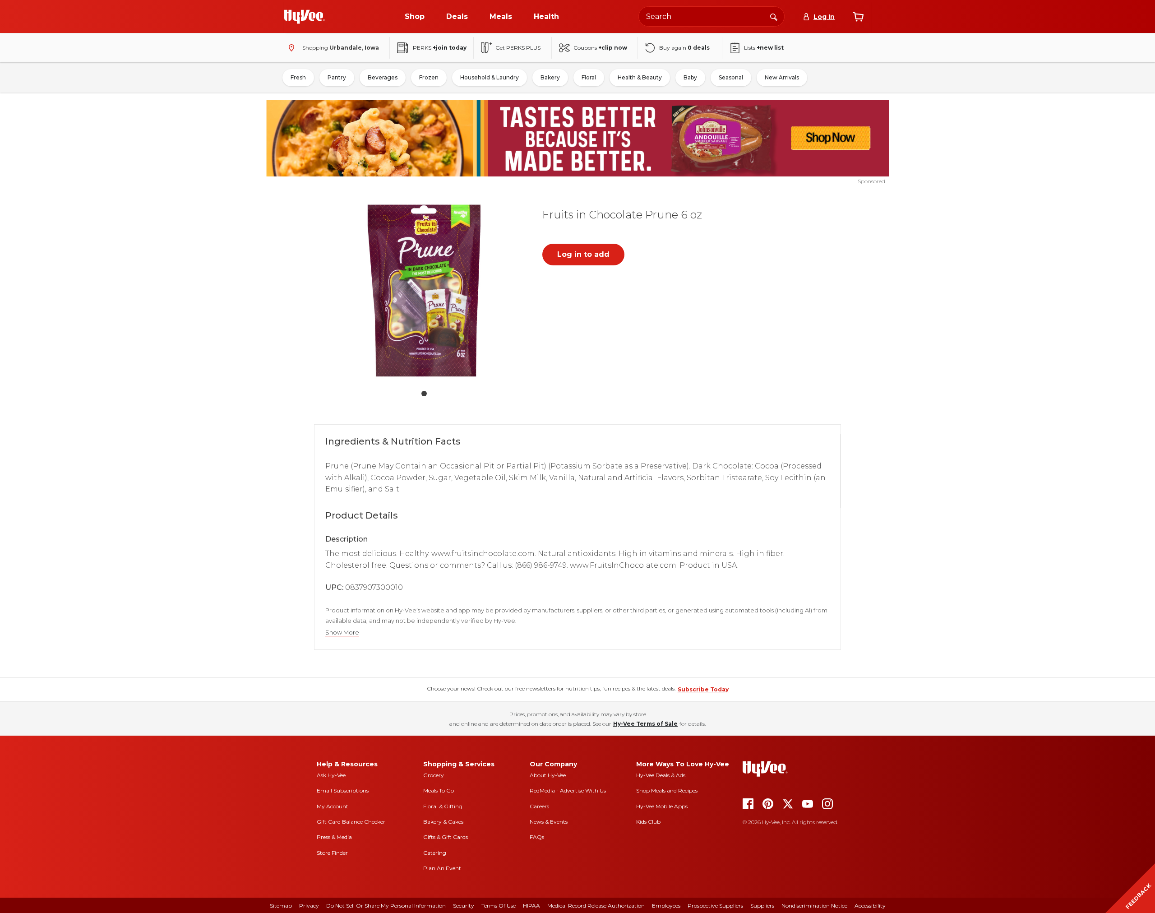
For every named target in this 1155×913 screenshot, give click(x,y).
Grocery (433, 775)
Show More (342, 632)
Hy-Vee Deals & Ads (660, 775)
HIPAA (531, 905)
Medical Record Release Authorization (596, 905)
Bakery (550, 77)
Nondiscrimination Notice (814, 905)
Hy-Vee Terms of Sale (645, 723)
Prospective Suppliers (715, 905)
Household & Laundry (489, 77)
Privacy (309, 905)
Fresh (298, 77)
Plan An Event (442, 868)
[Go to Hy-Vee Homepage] (304, 16)
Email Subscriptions (343, 790)
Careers (539, 806)
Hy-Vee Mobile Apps (662, 806)
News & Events (549, 821)
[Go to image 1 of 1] (424, 393)
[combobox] (711, 16)
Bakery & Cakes (443, 821)
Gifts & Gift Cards (445, 837)
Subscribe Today (703, 689)
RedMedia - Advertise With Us (568, 790)
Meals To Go (438, 790)
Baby (690, 77)
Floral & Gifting (442, 806)
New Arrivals (782, 77)
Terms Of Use (498, 905)
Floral (589, 77)
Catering (434, 852)
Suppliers (762, 905)
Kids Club (648, 821)
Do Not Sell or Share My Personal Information (386, 905)
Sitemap (281, 905)
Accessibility (870, 905)
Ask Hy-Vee (331, 775)
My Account (332, 806)
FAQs (537, 837)
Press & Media (334, 837)
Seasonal (731, 77)
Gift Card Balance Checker (351, 821)
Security (463, 905)
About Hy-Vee (548, 775)
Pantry (337, 77)
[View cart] (858, 17)
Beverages (382, 77)
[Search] (774, 16)
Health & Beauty (640, 77)
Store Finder (332, 852)
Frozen (429, 77)
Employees (666, 905)
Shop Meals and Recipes (667, 790)
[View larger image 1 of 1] (424, 290)
